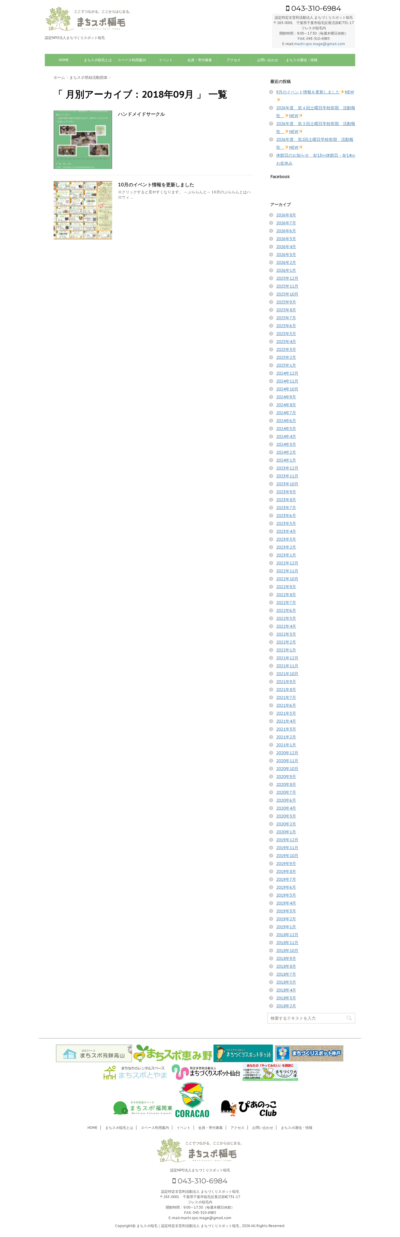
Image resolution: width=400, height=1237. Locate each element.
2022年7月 (286, 602)
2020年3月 (286, 816)
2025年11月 (287, 286)
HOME (64, 60)
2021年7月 (286, 697)
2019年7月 (286, 879)
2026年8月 (286, 215)
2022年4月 (286, 626)
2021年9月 (286, 681)
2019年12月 (287, 839)
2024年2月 (286, 452)
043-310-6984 (315, 8)
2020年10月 (287, 768)
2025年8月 (286, 310)
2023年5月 (286, 523)
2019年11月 (287, 847)
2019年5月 (286, 895)
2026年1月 (286, 270)
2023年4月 (286, 531)
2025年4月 (286, 341)
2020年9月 (286, 776)
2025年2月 (286, 357)
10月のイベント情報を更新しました (156, 184)
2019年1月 (286, 926)
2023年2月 (286, 547)
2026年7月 (286, 223)
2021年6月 (286, 705)
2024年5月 (286, 428)
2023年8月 (286, 499)
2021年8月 (286, 689)
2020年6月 (286, 800)
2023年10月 (287, 484)
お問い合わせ (267, 60)
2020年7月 (286, 792)
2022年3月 (286, 634)
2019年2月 (286, 919)
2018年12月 (287, 934)
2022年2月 (286, 642)
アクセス (234, 60)
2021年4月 (286, 721)
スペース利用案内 (132, 60)
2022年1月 (286, 650)
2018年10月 (287, 950)
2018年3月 (286, 998)
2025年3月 (286, 349)
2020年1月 (286, 832)
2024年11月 (287, 381)
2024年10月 (287, 389)
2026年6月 (286, 230)
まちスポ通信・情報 (301, 60)
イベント (166, 60)
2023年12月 (287, 468)
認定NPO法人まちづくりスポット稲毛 (200, 1170)
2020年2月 (286, 824)
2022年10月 (287, 578)
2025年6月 (286, 325)
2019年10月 (287, 855)
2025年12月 (287, 278)
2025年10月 (287, 294)
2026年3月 (286, 254)
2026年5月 (286, 238)
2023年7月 (286, 507)
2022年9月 (286, 586)
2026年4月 (286, 246)
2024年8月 (286, 404)
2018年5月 (286, 982)
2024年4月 (286, 436)
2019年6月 (286, 887)
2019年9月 (286, 863)
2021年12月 (287, 658)
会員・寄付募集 (199, 60)
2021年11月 (287, 665)
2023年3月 (286, 539)
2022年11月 (287, 571)
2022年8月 (286, 594)
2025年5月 (286, 333)
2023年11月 (287, 476)
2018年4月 (286, 990)
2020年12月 (287, 752)
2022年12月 (287, 563)
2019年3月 (286, 911)
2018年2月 (286, 1006)
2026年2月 (286, 262)
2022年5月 (286, 618)
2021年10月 (287, 673)
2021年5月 (286, 713)
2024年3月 (286, 444)
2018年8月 (286, 966)
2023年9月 (286, 491)
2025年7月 (286, 317)
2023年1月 (286, 555)
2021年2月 (286, 737)
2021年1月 (286, 745)
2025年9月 (286, 302)
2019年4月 (286, 903)
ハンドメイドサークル (141, 114)
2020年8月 (286, 784)
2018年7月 (286, 974)
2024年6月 (286, 420)
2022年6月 (286, 610)
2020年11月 (287, 760)
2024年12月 (287, 373)
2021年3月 (286, 729)
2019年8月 (286, 871)
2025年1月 (286, 365)
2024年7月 (286, 412)
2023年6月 (286, 515)
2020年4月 (286, 808)
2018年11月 (287, 942)
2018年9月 (286, 958)
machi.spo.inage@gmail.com (319, 44)
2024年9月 (286, 397)
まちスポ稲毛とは (98, 60)
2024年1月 (286, 460)
